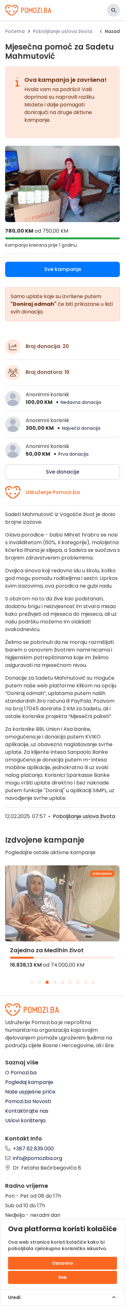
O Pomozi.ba (21, 1072)
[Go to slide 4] (55, 982)
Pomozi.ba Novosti (28, 1101)
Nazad (112, 31)
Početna (15, 31)
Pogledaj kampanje (29, 1082)
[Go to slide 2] (39, 982)
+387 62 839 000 (33, 1148)
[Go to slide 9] (93, 982)
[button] (113, 10)
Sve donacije (62, 471)
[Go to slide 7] (78, 982)
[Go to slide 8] (85, 982)
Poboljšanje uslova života (62, 31)
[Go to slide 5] (62, 982)
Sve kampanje (62, 269)
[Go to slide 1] (32, 982)
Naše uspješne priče (30, 1091)
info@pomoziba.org (37, 1158)
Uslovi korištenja (25, 1120)
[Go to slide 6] (70, 982)
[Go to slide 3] (47, 982)
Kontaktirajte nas (26, 1111)
